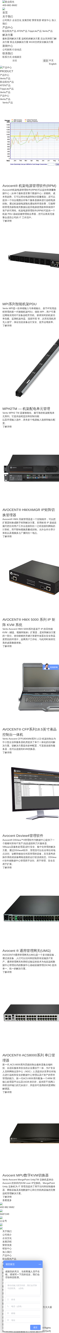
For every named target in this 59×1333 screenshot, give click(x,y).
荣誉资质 (36, 20)
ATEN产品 (22, 31)
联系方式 (7, 57)
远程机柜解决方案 (30, 38)
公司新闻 (7, 49)
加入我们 (7, 1252)
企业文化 (16, 20)
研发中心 (46, 20)
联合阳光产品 (9, 31)
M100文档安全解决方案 (41, 42)
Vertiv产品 (47, 31)
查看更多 (7, 1200)
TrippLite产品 (35, 31)
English (53, 64)
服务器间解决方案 (11, 38)
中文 (51, 60)
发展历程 (26, 20)
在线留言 (16, 57)
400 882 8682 (7, 1207)
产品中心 (4, 95)
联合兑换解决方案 (19, 42)
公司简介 (7, 20)
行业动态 (16, 49)
